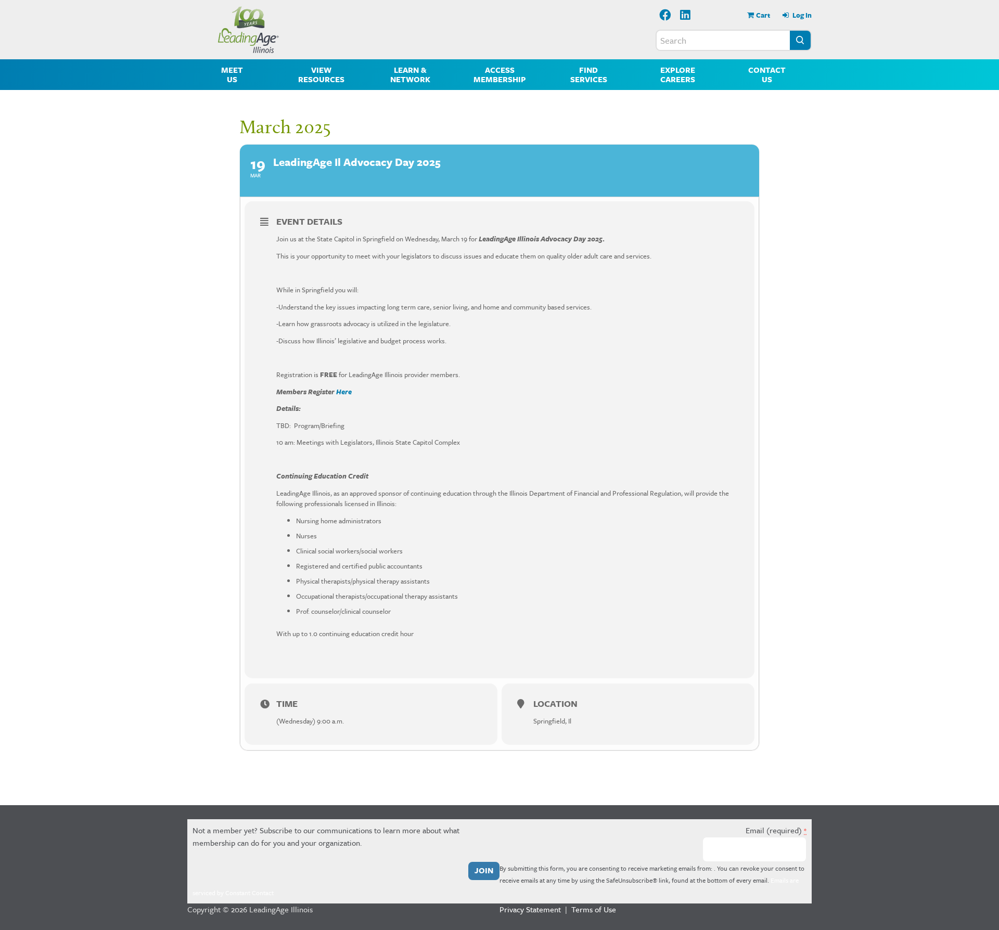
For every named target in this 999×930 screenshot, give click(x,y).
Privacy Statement (530, 909)
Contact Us (767, 74)
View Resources (321, 74)
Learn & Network (410, 74)
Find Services (588, 74)
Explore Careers (677, 74)
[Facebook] (665, 16)
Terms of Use (593, 909)
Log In (801, 15)
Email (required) (776, 830)
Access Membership (499, 74)
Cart (763, 15)
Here (344, 391)
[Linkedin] (686, 16)
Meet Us (232, 74)
